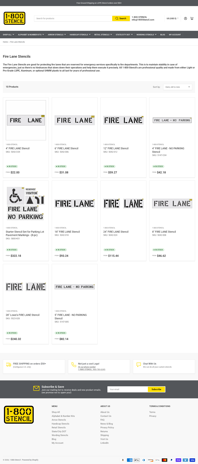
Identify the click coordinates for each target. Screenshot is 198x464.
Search (122, 18)
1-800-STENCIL (139, 17)
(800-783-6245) (91, 369)
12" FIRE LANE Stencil (115, 148)
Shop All (7, 35)
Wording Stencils (145, 35)
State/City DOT (123, 35)
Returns (104, 431)
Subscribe (156, 389)
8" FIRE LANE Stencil (164, 231)
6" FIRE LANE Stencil (66, 148)
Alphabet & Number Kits (29, 35)
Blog (162, 35)
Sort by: (156, 87)
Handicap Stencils (79, 35)
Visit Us (104, 439)
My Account (175, 35)
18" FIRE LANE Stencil (67, 231)
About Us (104, 412)
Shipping (104, 435)
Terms (152, 412)
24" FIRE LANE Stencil (115, 231)
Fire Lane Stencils (17, 42)
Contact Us (105, 416)
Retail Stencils (101, 35)
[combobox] (82, 18)
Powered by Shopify (30, 460)
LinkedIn (104, 443)
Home (5, 42)
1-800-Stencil (12, 144)
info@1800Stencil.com (143, 19)
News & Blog (106, 423)
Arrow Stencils (55, 35)
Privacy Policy (107, 427)
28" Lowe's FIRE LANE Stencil (22, 314)
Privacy (152, 416)
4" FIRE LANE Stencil (17, 148)
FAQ (102, 420)
